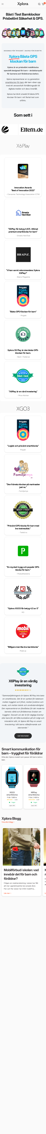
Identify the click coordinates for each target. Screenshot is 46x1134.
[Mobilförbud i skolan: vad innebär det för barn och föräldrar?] (21, 847)
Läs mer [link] (7, 893)
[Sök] (39, 4)
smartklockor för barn (14, 82)
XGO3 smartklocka (12, 793)
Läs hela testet (23, 736)
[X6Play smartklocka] (34, 777)
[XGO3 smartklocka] (12, 777)
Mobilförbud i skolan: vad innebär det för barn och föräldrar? (21, 874)
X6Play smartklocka (33, 793)
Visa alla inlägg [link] (7, 822)
